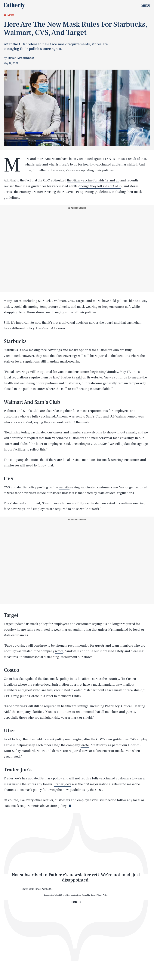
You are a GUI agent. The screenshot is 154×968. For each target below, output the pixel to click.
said (79, 377)
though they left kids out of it (100, 186)
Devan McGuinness (21, 58)
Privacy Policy (102, 895)
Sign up (76, 902)
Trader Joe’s (62, 784)
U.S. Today (98, 444)
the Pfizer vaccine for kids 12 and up (93, 180)
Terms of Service (88, 895)
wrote (59, 651)
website (64, 487)
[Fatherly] (14, 6)
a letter (48, 696)
